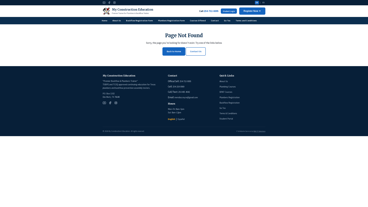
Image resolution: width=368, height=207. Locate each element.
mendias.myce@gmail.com (186, 97)
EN (257, 2)
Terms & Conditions (228, 113)
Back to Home (174, 51)
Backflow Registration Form (139, 20)
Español (181, 119)
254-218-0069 (178, 86)
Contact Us (195, 51)
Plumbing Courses (228, 86)
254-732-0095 (185, 81)
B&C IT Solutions (259, 131)
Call (208, 11)
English (171, 119)
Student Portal (226, 118)
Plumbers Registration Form (171, 20)
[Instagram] (114, 2)
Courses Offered (198, 20)
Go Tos (227, 20)
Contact (215, 20)
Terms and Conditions (246, 20)
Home (104, 20)
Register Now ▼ (252, 11)
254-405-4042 (184, 92)
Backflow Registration (230, 102)
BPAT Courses (226, 92)
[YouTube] (104, 2)
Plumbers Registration (230, 97)
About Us (116, 20)
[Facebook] (109, 2)
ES (263, 2)
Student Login (229, 11)
